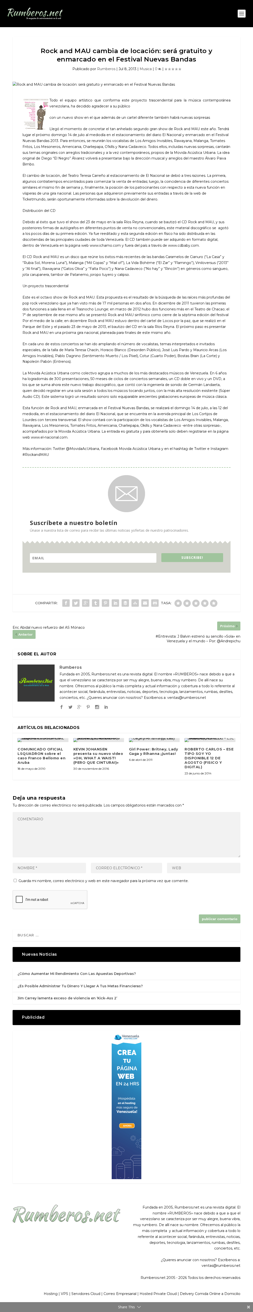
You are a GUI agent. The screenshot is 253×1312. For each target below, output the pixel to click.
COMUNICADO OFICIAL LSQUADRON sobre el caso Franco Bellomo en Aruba (41, 756)
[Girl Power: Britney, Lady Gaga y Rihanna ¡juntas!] (154, 740)
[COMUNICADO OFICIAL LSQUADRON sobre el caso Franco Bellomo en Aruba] (43, 740)
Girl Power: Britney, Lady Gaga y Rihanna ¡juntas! (153, 751)
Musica (146, 69)
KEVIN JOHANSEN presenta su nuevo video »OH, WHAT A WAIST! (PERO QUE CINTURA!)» (98, 756)
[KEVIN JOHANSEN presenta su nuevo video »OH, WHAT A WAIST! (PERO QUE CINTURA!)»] (98, 740)
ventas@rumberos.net (221, 1265)
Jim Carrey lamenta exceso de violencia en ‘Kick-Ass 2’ (67, 998)
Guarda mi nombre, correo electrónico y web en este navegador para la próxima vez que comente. (104, 881)
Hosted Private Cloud (158, 1294)
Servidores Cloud (85, 1294)
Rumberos (106, 69)
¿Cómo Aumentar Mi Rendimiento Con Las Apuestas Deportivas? (77, 973)
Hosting (51, 1294)
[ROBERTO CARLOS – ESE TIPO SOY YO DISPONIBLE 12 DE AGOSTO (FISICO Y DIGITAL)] (210, 740)
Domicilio (232, 1294)
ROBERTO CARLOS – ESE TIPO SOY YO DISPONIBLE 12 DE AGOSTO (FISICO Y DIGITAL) (209, 758)
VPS (64, 1294)
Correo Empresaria (120, 1294)
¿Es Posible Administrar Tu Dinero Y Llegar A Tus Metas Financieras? (80, 986)
